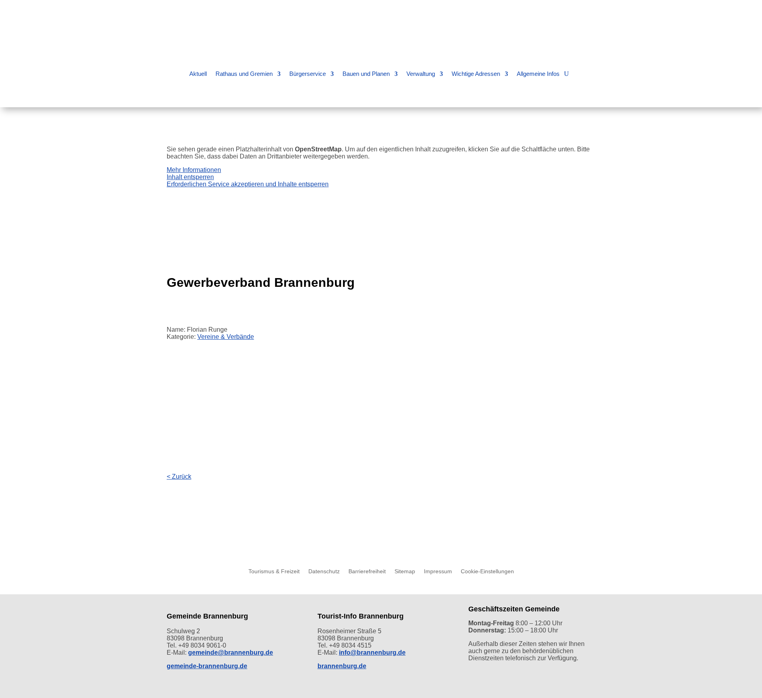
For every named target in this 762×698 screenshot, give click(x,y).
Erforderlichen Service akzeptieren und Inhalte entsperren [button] (248, 184)
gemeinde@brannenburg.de (230, 652)
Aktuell (198, 73)
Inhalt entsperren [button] (190, 177)
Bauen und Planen (366, 73)
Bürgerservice (307, 73)
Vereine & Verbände (225, 336)
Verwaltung (420, 73)
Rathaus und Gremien (244, 73)
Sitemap (404, 571)
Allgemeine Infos (538, 73)
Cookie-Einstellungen (487, 571)
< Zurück (179, 476)
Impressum (438, 571)
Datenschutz (324, 571)
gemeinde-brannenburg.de (207, 666)
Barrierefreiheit (367, 571)
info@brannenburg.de (372, 652)
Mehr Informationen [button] (194, 169)
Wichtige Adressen (476, 73)
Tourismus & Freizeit (274, 571)
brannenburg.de (342, 666)
